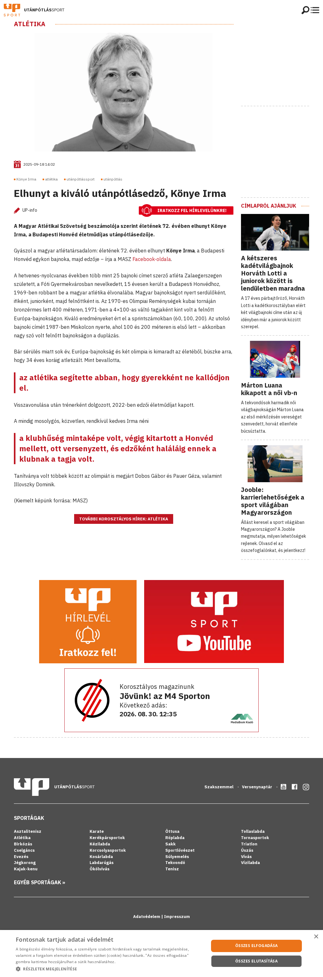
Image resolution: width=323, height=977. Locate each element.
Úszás (247, 850)
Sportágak (29, 818)
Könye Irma (26, 179)
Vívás (246, 856)
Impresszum (177, 916)
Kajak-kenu (26, 869)
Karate (97, 831)
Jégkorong (25, 862)
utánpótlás (112, 179)
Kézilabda (100, 844)
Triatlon (249, 844)
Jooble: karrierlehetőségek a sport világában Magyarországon (272, 501)
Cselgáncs (24, 850)
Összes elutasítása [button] (256, 961)
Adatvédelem (147, 916)
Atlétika (29, 24)
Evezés (21, 856)
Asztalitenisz (27, 831)
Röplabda (175, 837)
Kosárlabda (101, 856)
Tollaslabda (253, 831)
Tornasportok (255, 837)
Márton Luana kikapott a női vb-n (269, 389)
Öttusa (172, 831)
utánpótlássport (81, 179)
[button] (109, 969)
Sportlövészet (180, 850)
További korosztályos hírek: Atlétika (123, 519)
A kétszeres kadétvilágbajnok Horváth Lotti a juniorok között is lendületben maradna (273, 273)
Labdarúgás (102, 862)
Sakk (170, 844)
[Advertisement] (282, 59)
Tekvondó (175, 862)
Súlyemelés (177, 856)
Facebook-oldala (151, 259)
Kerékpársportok (107, 837)
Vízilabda (250, 862)
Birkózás (23, 844)
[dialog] (161, 953)
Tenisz (172, 869)
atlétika (51, 179)
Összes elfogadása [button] (256, 945)
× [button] (316, 936)
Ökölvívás (99, 869)
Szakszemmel (219, 787)
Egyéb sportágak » (39, 882)
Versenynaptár (257, 787)
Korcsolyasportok (108, 850)
